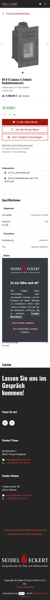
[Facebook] (12, 423)
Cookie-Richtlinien (32, 534)
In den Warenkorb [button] (27, 122)
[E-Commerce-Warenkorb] (40, 4)
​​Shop (6, 530)
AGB (25, 530)
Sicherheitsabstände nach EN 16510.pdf (21, 180)
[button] (2, 44)
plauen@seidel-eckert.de (18, 459)
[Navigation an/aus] (45, 4)
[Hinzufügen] (14, 115)
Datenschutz (38, 530)
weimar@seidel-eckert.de (18, 495)
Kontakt (16, 530)
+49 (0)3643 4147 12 (17, 498)
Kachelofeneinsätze (18, 13)
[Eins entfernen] (4, 115)
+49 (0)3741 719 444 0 (18, 462)
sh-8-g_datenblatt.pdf (18, 172)
